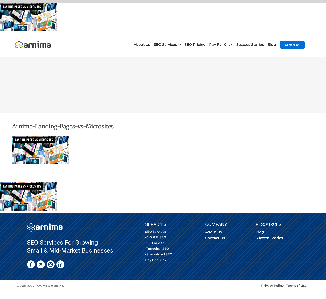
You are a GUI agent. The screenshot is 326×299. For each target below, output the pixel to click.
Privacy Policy (272, 285)
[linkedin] (60, 264)
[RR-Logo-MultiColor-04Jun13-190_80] (33, 39)
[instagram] (51, 264)
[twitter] (41, 264)
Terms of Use (296, 285)
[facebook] (31, 264)
